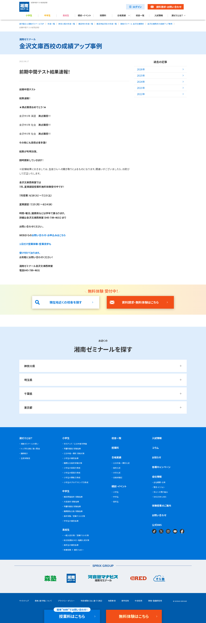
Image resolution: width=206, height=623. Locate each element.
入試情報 (158, 15)
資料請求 (168, 7)
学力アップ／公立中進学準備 (75, 443)
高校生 (66, 15)
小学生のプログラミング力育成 (76, 482)
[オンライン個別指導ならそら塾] (159, 579)
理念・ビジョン (159, 487)
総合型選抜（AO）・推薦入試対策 (76, 540)
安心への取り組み (161, 492)
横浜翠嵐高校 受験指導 (73, 496)
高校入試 (116, 467)
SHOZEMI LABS (160, 496)
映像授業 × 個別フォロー (74, 549)
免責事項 (112, 600)
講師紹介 (24, 453)
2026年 (141, 69)
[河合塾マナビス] (103, 579)
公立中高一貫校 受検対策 (74, 453)
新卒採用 (125, 600)
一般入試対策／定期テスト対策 (76, 535)
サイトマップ (24, 600)
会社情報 (157, 476)
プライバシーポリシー (66, 600)
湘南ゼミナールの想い (29, 443)
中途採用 (138, 600)
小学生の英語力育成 (72, 467)
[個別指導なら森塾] (50, 579)
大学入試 (116, 472)
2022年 (141, 94)
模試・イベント (84, 15)
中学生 (47, 15)
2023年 (141, 88)
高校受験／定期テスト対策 (74, 516)
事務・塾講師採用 (155, 600)
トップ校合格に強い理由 (30, 448)
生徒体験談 (25, 458)
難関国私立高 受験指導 (73, 511)
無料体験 (134, 616)
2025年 (141, 75)
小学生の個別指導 (71, 458)
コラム (155, 447)
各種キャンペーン (161, 467)
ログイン (137, 7)
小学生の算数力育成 (72, 477)
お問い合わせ (159, 515)
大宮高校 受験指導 (71, 501)
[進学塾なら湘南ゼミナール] (71, 579)
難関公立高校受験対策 (73, 463)
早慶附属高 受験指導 (72, 448)
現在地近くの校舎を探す (66, 302)
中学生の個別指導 (71, 521)
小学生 (29, 15)
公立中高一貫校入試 (121, 463)
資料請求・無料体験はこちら (140, 302)
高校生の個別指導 (71, 545)
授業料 (103, 15)
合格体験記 (117, 477)
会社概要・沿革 (159, 482)
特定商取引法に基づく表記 (91, 600)
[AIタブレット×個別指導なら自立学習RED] (138, 579)
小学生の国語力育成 (72, 472)
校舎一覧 (140, 15)
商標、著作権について (43, 600)
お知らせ (156, 457)
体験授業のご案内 (161, 505)
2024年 (141, 81)
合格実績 (121, 15)
